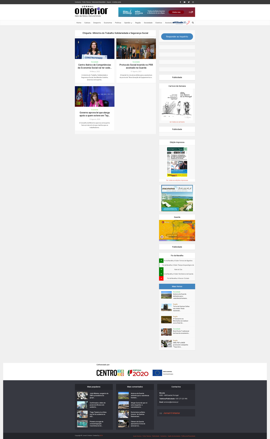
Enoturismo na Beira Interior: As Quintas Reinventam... (138, 414)
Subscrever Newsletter (99, 2)
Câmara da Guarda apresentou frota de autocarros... (138, 424)
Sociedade (148, 23)
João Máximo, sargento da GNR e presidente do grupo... (99, 395)
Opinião (127, 23)
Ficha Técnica (86, 2)
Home (78, 23)
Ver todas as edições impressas (177, 180)
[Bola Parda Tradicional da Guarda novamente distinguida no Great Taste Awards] (167, 332)
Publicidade (155, 436)
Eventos (159, 23)
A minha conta (116, 2)
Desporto (97, 23)
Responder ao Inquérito (177, 36)
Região (138, 23)
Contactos (78, 2)
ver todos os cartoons (177, 122)
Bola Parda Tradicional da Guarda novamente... (181, 332)
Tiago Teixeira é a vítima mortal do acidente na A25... (98, 414)
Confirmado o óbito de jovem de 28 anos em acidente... (97, 405)
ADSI (101, 435)
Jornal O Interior (171, 413)
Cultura (87, 23)
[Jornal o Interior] (91, 10)
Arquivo (109, 2)
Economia (108, 23)
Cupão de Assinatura (174, 436)
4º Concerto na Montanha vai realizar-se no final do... (181, 321)
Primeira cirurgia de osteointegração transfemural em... (96, 424)
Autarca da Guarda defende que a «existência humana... (180, 296)
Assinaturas (170, 23)
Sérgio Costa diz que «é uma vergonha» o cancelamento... (139, 405)
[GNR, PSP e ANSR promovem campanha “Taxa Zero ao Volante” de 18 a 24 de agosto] (167, 343)
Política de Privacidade (188, 436)
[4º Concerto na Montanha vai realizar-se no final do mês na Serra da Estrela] (167, 319)
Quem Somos (137, 436)
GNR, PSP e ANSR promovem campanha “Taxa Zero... (180, 345)
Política (118, 23)
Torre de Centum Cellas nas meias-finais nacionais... (181, 308)
